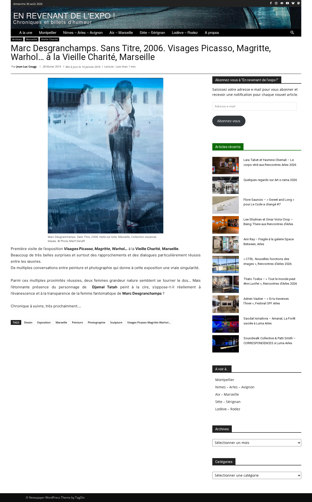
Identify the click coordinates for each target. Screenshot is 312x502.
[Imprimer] (285, 67)
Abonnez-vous (228, 121)
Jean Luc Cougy (26, 66)
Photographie (96, 322)
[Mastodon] (298, 3)
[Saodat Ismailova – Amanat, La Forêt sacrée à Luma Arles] (225, 324)
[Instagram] (276, 3)
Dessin (28, 322)
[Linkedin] (263, 67)
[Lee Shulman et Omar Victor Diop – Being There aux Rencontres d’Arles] (225, 224)
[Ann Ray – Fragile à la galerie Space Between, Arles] (225, 244)
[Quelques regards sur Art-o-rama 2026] (225, 185)
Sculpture (116, 322)
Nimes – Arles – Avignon (234, 387)
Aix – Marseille (227, 394)
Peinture (77, 322)
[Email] (274, 67)
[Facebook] (270, 3)
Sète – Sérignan (228, 401)
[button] (292, 33)
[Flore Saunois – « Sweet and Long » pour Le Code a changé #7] (225, 205)
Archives (17, 39)
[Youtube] (287, 3)
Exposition (44, 322)
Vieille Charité (49, 39)
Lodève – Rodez (227, 409)
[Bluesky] (293, 3)
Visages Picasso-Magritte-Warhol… (149, 322)
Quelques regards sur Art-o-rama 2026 (270, 180)
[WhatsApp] (251, 67)
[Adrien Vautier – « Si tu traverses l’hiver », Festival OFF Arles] (225, 304)
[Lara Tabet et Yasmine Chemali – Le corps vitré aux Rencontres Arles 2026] (225, 165)
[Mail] (282, 3)
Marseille (31, 39)
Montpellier (224, 379)
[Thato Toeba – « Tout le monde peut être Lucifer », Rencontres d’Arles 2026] (225, 284)
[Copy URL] (296, 67)
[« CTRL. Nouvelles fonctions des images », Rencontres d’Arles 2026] (225, 264)
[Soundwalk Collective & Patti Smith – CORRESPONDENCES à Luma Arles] (225, 343)
